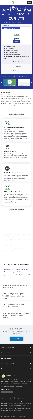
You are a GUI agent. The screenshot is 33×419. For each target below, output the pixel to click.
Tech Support (17, 71)
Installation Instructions (8, 76)
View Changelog (23, 76)
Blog (17, 76)
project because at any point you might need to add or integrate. (17, 240)
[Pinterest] (22, 398)
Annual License (5, 25)
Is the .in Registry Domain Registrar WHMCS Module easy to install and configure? (13, 296)
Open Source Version (15, 25)
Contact (16, 338)
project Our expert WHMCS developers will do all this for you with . (17, 249)
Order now (16, 41)
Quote (29, 2)
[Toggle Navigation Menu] (3, 1)
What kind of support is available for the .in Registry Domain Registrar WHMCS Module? (15, 315)
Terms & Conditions (5, 416)
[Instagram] (18, 398)
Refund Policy (22, 416)
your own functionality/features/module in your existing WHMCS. (17, 244)
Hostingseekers (17, 410)
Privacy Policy (14, 416)
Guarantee (17, 66)
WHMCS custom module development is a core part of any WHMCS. (17, 235)
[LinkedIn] (6, 398)
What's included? (17, 62)
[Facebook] (14, 398)
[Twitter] (2, 398)
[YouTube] (10, 398)
